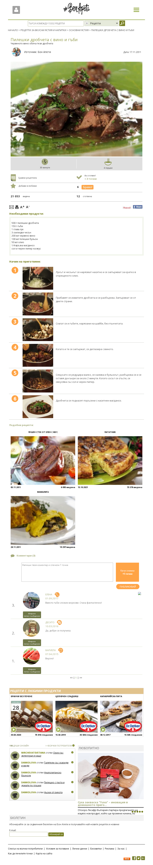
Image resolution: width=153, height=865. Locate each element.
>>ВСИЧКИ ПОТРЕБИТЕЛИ (58, 745)
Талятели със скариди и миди (44, 764)
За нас (121, 848)
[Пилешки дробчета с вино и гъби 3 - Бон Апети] (38, 329)
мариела (50, 650)
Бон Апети (44, 52)
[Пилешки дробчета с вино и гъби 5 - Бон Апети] (38, 380)
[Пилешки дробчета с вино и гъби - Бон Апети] (38, 278)
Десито (49, 622)
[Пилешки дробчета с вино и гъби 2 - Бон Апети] (38, 303)
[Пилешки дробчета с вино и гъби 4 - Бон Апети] (38, 355)
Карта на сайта (44, 853)
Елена (48, 594)
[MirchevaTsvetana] (15, 755)
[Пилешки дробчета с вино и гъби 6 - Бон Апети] (38, 406)
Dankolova (28, 762)
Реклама (109, 848)
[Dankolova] (15, 765)
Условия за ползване (57, 848)
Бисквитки (96, 848)
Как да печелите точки (20, 853)
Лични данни (79, 848)
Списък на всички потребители (25, 848)
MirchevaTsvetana (33, 752)
